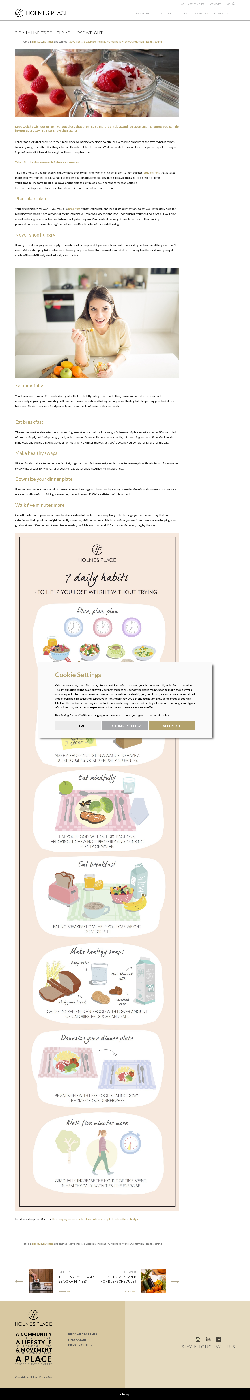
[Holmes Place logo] (48, 13)
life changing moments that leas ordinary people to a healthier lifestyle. (95, 1219)
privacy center (214, 4)
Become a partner (195, 4)
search (228, 4)
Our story (142, 13)
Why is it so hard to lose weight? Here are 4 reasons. (47, 162)
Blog (181, 4)
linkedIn (208, 1339)
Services (200, 13)
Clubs (183, 13)
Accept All (172, 725)
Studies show (152, 172)
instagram (198, 1339)
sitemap (125, 1394)
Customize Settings (125, 725)
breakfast (74, 208)
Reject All (78, 725)
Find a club (221, 13)
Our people (164, 13)
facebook (218, 1339)
